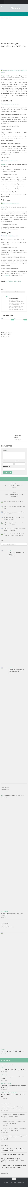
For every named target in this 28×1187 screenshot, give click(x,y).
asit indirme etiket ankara (7, 927)
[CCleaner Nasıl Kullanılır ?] (20, 375)
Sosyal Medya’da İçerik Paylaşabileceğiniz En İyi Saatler (13, 291)
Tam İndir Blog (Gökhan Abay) (13, 281)
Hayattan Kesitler (12, 1067)
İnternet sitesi (6, 466)
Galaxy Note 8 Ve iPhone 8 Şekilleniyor (12, 1051)
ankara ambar (4, 1173)
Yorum (5, 450)
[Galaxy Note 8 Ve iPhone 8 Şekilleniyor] (14, 990)
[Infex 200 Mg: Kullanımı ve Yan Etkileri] (4, 607)
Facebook (3, 107)
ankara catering (5, 789)
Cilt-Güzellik (4, 911)
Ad (4, 461)
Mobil (3, 1049)
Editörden (4, 1067)
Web (9, 18)
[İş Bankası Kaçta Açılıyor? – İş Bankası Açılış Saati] (4, 725)
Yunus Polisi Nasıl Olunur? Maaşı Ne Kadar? (13, 1070)
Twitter (3, 164)
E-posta (16, 461)
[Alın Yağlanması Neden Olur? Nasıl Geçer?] (14, 852)
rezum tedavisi (5, 787)
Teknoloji (4, 18)
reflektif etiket (4, 923)
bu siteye (7, 275)
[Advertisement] (14, 31)
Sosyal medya (5, 76)
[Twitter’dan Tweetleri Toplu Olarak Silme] (7, 324)
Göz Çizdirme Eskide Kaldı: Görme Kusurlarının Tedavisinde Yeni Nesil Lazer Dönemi (12, 1160)
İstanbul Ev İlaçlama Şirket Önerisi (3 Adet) (13, 1154)
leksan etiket (4, 925)
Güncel (10, 550)
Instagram (3, 207)
